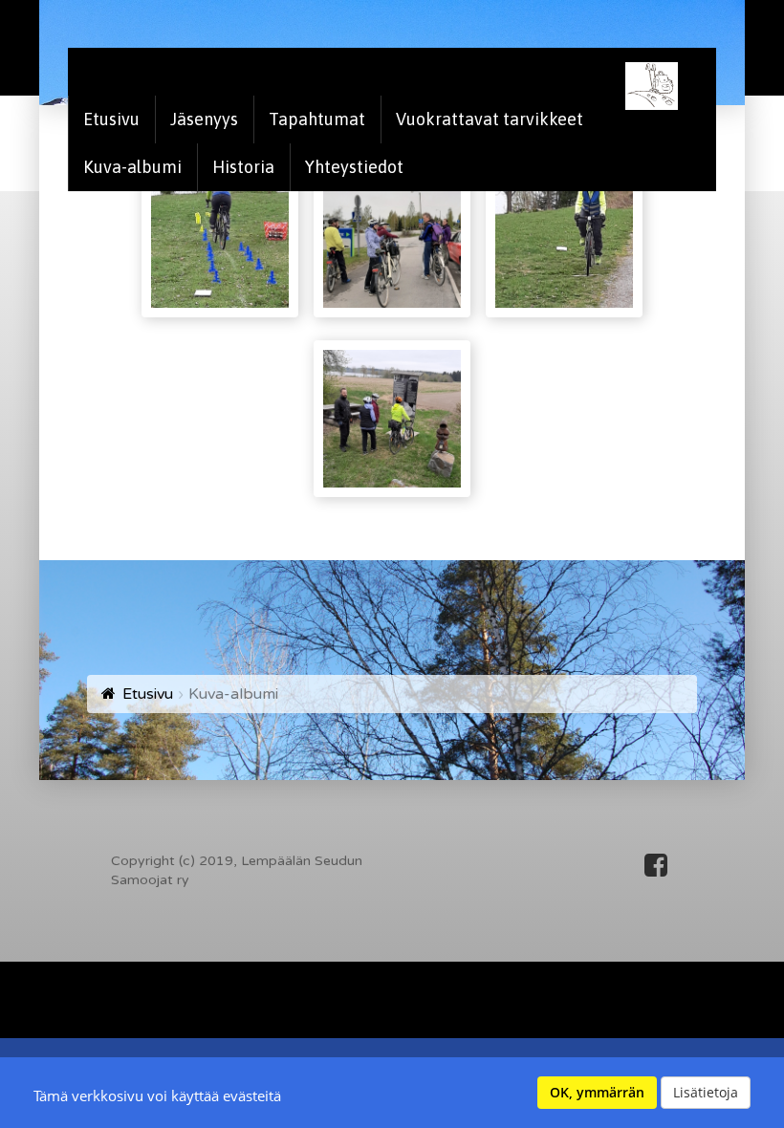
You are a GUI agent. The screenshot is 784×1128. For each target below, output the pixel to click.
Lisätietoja (705, 1092)
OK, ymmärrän (597, 1092)
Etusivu (147, 694)
